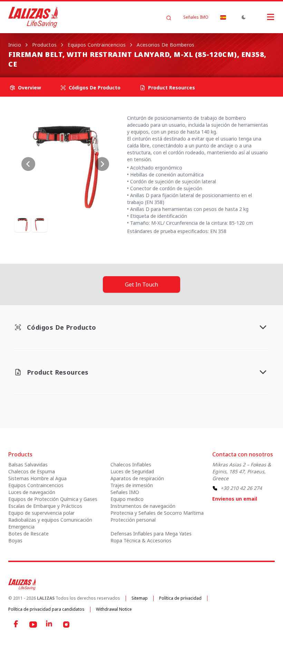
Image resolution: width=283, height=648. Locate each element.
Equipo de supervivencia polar (41, 513)
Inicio (14, 44)
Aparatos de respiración (137, 478)
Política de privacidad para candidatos (46, 609)
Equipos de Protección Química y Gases (52, 499)
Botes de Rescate (28, 533)
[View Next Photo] (102, 164)
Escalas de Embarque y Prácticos (45, 506)
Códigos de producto (94, 87)
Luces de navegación (31, 492)
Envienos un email (234, 498)
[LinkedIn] (49, 624)
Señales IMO (195, 17)
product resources (171, 87)
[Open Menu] (264, 16)
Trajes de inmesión (131, 485)
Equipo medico (127, 499)
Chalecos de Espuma (31, 471)
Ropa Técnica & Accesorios (141, 540)
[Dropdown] (223, 17)
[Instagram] (66, 624)
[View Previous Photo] (28, 164)
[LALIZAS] (33, 17)
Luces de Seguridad (132, 471)
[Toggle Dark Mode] (243, 17)
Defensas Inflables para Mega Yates (151, 533)
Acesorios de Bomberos (165, 44)
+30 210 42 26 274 (241, 488)
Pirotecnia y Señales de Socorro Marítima (157, 513)
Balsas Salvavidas (28, 464)
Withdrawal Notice (114, 609)
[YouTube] (33, 624)
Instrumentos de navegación (142, 506)
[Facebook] (16, 624)
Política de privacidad (180, 598)
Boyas (15, 540)
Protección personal (133, 519)
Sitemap (139, 598)
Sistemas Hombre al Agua (37, 478)
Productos (44, 44)
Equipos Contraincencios (97, 44)
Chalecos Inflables (130, 464)
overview (29, 87)
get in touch (141, 284)
